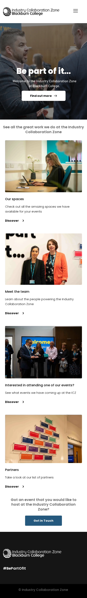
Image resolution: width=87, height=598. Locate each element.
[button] (75, 10)
